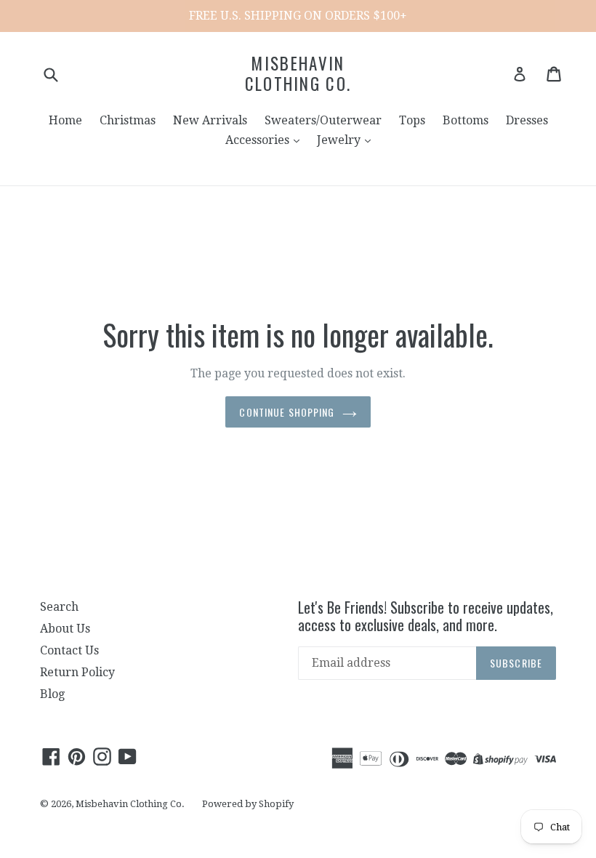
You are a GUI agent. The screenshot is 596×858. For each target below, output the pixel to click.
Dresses (527, 120)
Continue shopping (286, 412)
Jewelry (340, 140)
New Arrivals (210, 120)
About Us (65, 629)
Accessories (258, 140)
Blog (52, 694)
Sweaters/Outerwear (323, 120)
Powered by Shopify (248, 803)
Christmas (128, 120)
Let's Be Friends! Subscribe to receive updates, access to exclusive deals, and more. (425, 615)
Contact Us (69, 650)
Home (65, 120)
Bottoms (465, 120)
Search (59, 607)
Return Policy (77, 672)
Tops (412, 120)
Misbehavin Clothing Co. (298, 74)
